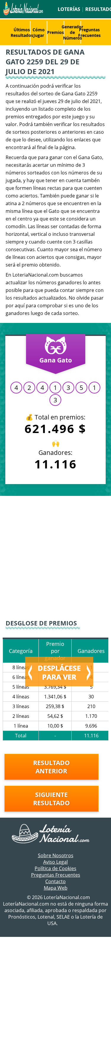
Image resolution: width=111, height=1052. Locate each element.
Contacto (55, 881)
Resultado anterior (51, 767)
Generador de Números (72, 32)
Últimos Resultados (22, 32)
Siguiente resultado (51, 798)
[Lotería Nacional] (55, 834)
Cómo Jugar (39, 32)
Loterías (69, 9)
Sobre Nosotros (55, 855)
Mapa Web (55, 888)
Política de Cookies (55, 868)
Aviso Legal (55, 862)
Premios (55, 32)
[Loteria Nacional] (22, 13)
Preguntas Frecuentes (89, 32)
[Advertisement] (55, 557)
